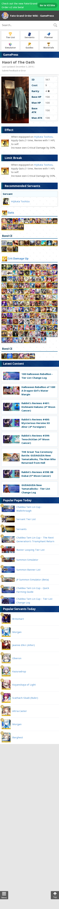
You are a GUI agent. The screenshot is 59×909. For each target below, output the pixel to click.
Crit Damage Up (18, 258)
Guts (11, 212)
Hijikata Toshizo (43, 136)
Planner (48, 37)
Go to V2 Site (47, 5)
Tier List (10, 37)
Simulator (10, 47)
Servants (29, 37)
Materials (48, 47)
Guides (29, 47)
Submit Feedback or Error (14, 70)
